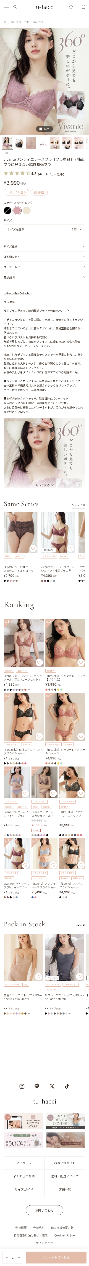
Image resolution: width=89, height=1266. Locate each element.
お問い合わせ (44, 1210)
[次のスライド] (80, 974)
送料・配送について (65, 1176)
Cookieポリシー (64, 1235)
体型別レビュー (13, 257)
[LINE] (37, 1086)
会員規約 (38, 1227)
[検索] (15, 7)
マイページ (24, 1163)
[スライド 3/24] (31, 143)
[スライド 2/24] (19, 143)
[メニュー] (6, 7)
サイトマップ (44, 1243)
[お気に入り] (71, 7)
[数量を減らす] (6, 1257)
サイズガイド (24, 1189)
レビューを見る (55, 174)
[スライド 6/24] (67, 143)
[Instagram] (22, 1086)
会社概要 (21, 1227)
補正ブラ (38, 22)
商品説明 (9, 277)
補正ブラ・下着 (20, 22)
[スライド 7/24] (79, 143)
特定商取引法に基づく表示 (31, 1235)
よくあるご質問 (24, 1176)
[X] (52, 1086)
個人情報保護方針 (62, 1227)
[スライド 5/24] (55, 143)
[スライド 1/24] (8, 143)
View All (78, 505)
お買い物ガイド (65, 1163)
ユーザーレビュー (15, 267)
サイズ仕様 (10, 246)
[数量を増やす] (19, 1257)
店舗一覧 (65, 1189)
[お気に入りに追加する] (33, 548)
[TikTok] (67, 1086)
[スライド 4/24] (43, 143)
